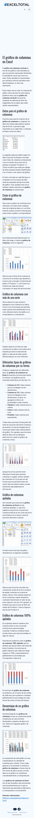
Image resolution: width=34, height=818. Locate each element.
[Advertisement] (17, 32)
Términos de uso (23, 812)
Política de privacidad (12, 812)
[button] (24, 9)
